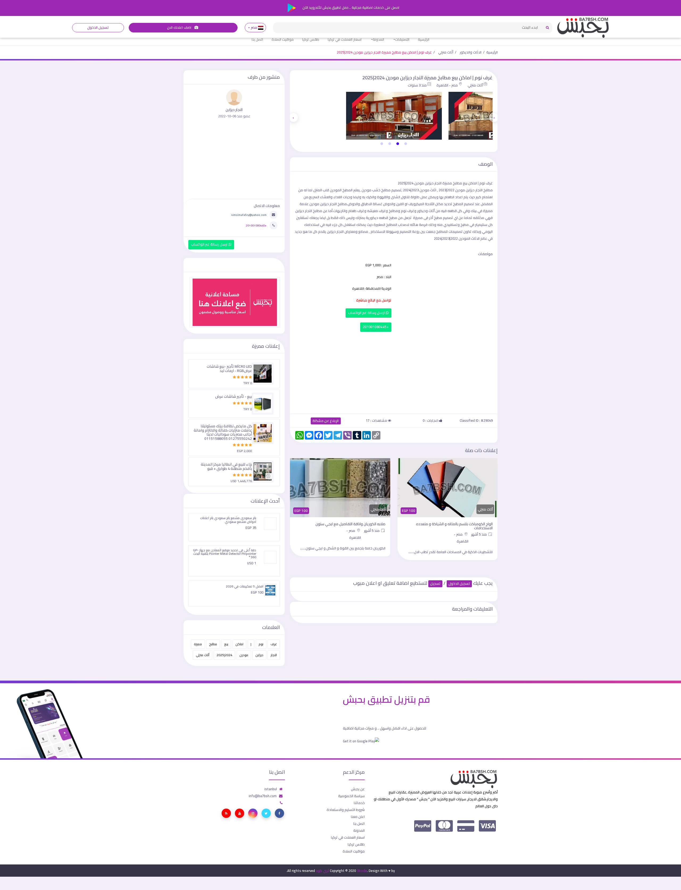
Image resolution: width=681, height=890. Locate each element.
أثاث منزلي (445, 52)
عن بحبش (358, 789)
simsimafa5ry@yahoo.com (249, 214)
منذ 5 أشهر (479, 534)
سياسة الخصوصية (351, 796)
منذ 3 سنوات (417, 85)
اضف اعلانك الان (179, 27)
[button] (405, 143)
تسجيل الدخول (98, 27)
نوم (261, 644)
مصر (254, 27)
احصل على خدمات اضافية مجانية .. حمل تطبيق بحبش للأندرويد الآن (350, 7)
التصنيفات (402, 39)
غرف (274, 644)
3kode (362, 870)
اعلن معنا (358, 816)
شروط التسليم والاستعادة (346, 809)
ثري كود (322, 870)
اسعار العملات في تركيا (345, 39)
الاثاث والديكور (470, 52)
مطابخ (213, 644)
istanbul (270, 789)
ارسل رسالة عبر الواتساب (367, 312)
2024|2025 (224, 655)
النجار (274, 655)
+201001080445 (376, 327)
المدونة (378, 39)
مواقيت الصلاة (283, 39)
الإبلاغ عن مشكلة (326, 420)
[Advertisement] (394, 371)
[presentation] (494, 117)
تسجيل (435, 583)
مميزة (198, 644)
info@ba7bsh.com (263, 796)
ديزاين (259, 655)
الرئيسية (423, 39)
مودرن (243, 655)
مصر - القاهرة (447, 85)
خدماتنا (359, 803)
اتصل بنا (257, 39)
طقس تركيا (310, 39)
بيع (226, 644)
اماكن (239, 644)
